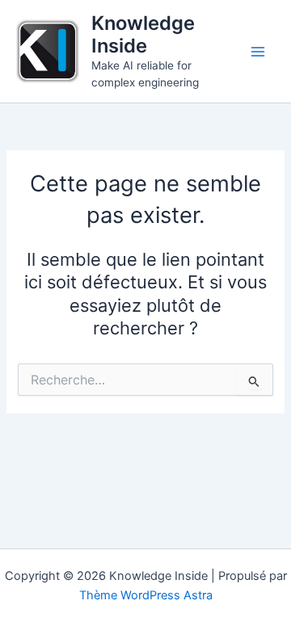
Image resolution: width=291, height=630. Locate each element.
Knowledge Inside (143, 34)
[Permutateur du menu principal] (258, 52)
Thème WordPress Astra (146, 595)
